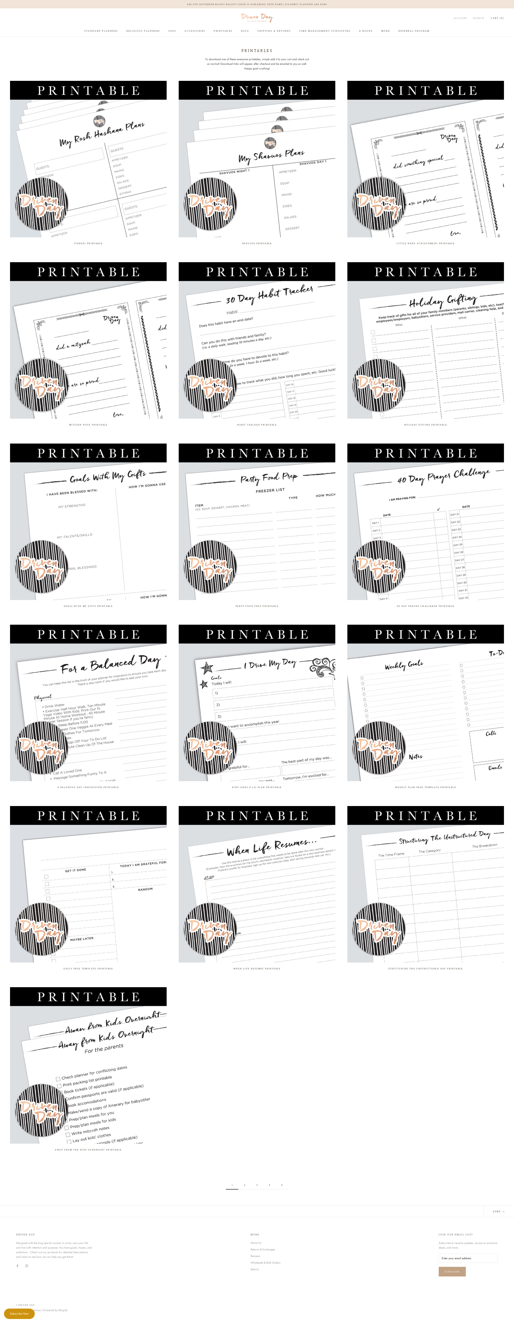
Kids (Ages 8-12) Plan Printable (257, 787)
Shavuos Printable (257, 243)
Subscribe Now (19, 1314)
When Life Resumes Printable (257, 968)
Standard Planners (101, 30)
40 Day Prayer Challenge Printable (425, 605)
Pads (172, 30)
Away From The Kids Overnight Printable (88, 1149)
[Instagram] (26, 1265)
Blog (245, 30)
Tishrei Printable (88, 243)
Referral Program (414, 30)
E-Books (366, 30)
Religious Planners (143, 30)
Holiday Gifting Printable (425, 424)
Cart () (497, 17)
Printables (223, 30)
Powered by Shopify (55, 1310)
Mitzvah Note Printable (88, 424)
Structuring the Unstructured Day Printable (425, 968)
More (385, 30)
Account (460, 17)
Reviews (255, 1256)
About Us (256, 1243)
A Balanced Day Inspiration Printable (88, 787)
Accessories (195, 30)
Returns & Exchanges (263, 1249)
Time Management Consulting (325, 30)
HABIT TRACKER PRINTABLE (257, 424)
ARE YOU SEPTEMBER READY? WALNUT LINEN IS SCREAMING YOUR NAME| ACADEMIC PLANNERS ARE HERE (257, 4)
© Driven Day (25, 1305)
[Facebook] (17, 1265)
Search (478, 17)
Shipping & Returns (274, 30)
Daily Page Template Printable (88, 968)
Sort (497, 1211)
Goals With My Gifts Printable (88, 605)
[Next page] (282, 1185)
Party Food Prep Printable (257, 605)
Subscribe (452, 1271)
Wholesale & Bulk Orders (265, 1263)
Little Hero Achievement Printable (426, 243)
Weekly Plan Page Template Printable (425, 787)
